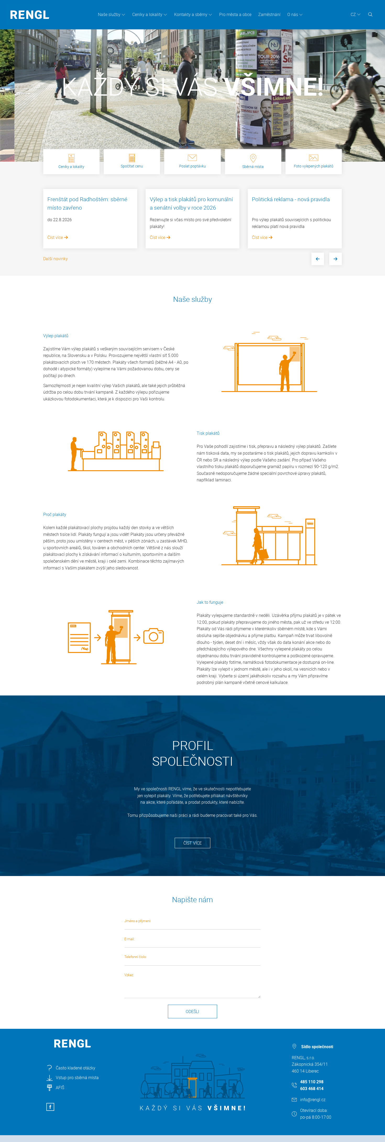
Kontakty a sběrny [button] (190, 14)
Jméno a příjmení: (137, 920)
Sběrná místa (253, 166)
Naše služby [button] (109, 14)
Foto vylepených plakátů (313, 166)
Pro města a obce (235, 14)
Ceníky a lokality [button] (147, 14)
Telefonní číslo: (135, 956)
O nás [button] (292, 14)
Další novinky (55, 259)
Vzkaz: (129, 974)
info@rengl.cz (313, 1099)
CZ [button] (353, 14)
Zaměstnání (269, 14)
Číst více (55, 237)
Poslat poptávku (192, 166)
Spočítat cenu (132, 166)
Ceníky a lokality (71, 166)
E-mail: (129, 939)
